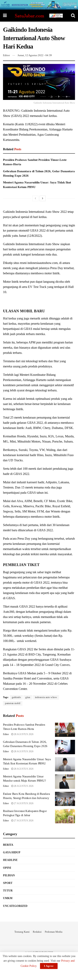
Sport (7, 882)
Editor (6, 55)
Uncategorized (15, 905)
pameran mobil (12, 703)
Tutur (8, 890)
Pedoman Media (53, 931)
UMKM (7, 898)
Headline (10, 860)
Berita (8, 844)
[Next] (43, 198)
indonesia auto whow (46, 697)
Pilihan (9, 875)
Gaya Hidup (11, 852)
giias (27, 697)
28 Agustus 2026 (23, 734)
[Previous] (35, 198)
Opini (7, 867)
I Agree (49, 965)
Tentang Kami (22, 931)
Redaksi (37, 931)
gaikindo (16, 697)
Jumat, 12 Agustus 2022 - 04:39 (35, 55)
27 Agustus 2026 (23, 803)
